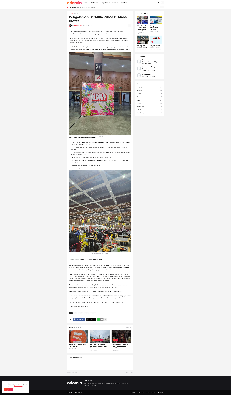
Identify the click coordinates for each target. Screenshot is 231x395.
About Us (140, 392)
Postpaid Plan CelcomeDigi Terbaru (155, 27)
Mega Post (104, 3)
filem (149, 100)
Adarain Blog (79, 392)
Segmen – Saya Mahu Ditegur (155, 46)
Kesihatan (149, 97)
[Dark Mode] (158, 2)
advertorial (149, 106)
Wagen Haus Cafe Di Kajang (142, 46)
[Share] (129, 25)
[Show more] (105, 319)
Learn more (18, 386)
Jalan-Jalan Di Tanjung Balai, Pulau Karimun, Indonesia (142, 28)
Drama (149, 103)
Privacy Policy (150, 392)
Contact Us (160, 392)
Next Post (129, 373)
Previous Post (72, 373)
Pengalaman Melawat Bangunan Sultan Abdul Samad (98, 346)
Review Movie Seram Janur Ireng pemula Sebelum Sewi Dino (121, 346)
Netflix (149, 109)
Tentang (94, 3)
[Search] (162, 2)
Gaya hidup (149, 113)
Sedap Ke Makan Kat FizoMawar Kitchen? (90, 7)
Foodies (115, 3)
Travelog (124, 3)
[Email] (101, 319)
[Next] (163, 7)
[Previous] (161, 7)
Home (86, 3)
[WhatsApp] (98, 319)
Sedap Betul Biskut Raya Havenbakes (77, 345)
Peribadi (86, 313)
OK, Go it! (8, 390)
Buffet (76, 13)
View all (128, 327)
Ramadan (93, 313)
